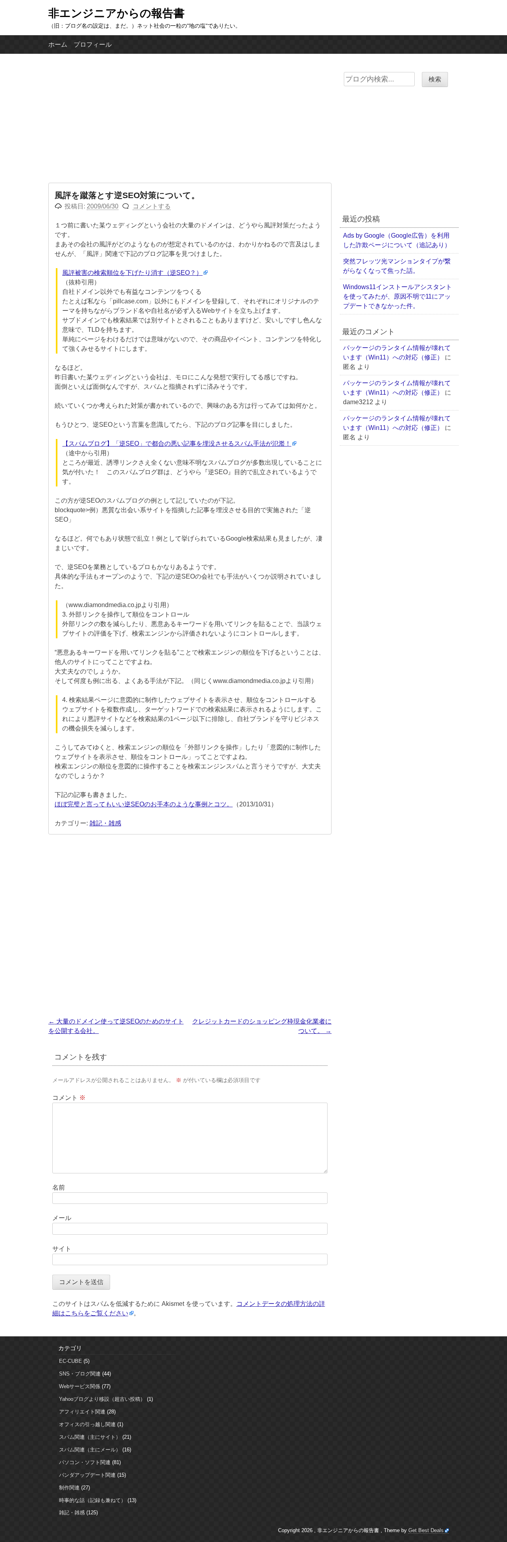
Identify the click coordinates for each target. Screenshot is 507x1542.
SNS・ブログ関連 (80, 1374)
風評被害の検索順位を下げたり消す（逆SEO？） (132, 272)
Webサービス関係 (79, 1386)
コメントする (152, 206)
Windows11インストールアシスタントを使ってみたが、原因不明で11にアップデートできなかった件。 (397, 296)
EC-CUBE (70, 1361)
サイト (61, 1248)
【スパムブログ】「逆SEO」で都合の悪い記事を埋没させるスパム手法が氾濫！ (176, 443)
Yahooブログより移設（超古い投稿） (102, 1399)
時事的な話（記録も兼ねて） (92, 1500)
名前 (58, 1187)
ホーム (57, 44)
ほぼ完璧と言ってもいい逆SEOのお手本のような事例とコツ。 (144, 804)
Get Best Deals (426, 1530)
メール (61, 1218)
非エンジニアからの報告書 (116, 13)
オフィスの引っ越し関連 (87, 1424)
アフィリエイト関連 (82, 1412)
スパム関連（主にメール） (90, 1450)
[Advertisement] (190, 123)
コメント (69, 1097)
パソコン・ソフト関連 (85, 1462)
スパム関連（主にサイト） (90, 1437)
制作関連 (69, 1488)
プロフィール (93, 44)
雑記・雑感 (105, 823)
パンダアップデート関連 (87, 1475)
